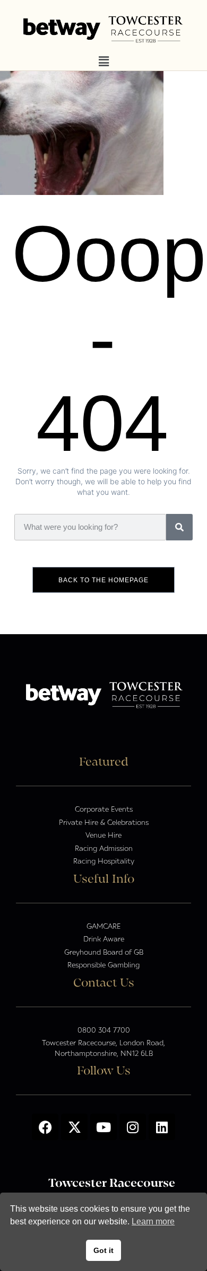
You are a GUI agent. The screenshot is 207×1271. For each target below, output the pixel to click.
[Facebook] (45, 1127)
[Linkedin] (162, 1127)
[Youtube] (103, 1127)
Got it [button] (103, 1250)
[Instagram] (132, 1127)
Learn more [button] (153, 1221)
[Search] (179, 527)
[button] (103, 61)
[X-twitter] (74, 1127)
